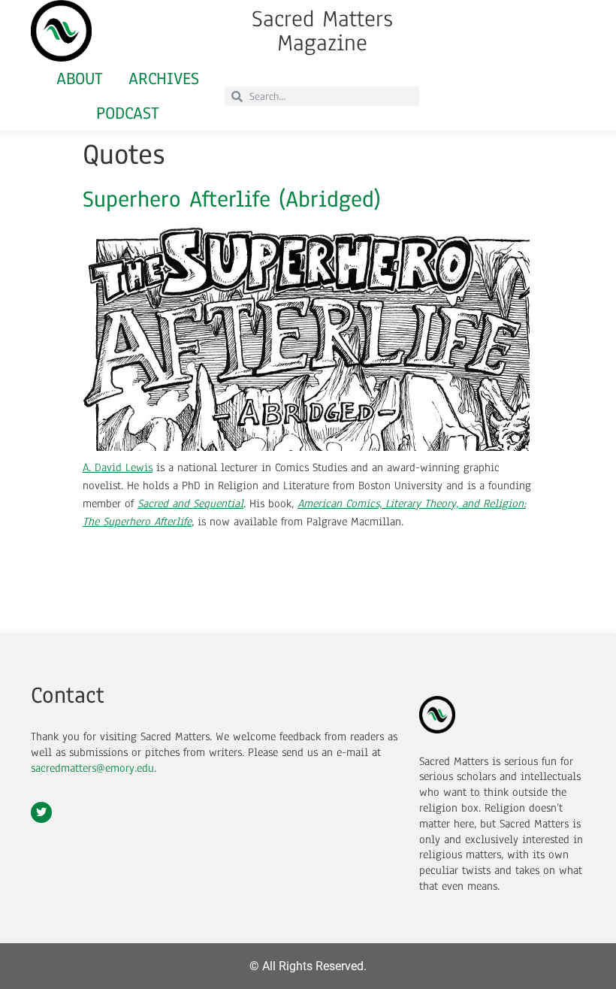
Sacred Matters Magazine (322, 31)
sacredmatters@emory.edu (92, 768)
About (79, 78)
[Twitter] (41, 812)
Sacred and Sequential (190, 503)
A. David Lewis (117, 467)
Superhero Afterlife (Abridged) (232, 199)
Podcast (127, 113)
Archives (163, 78)
